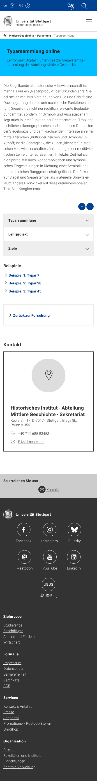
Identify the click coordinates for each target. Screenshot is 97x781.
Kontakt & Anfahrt (17, 706)
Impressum (12, 662)
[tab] (48, 220)
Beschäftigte (13, 630)
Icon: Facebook (23, 529)
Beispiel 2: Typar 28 (25, 283)
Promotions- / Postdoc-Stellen (27, 723)
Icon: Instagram (49, 529)
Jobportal (11, 717)
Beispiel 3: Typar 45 (25, 291)
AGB (6, 685)
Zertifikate (11, 680)
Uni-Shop (10, 729)
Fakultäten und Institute (22, 755)
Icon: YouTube (50, 557)
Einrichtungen (14, 761)
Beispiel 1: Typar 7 (24, 275)
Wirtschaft (11, 642)
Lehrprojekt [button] (18, 234)
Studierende (12, 625)
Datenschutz (13, 668)
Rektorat (10, 749)
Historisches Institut (4, 35)
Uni (5, 5)
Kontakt (52, 489)
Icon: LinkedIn (74, 557)
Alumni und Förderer (19, 636)
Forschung (44, 35)
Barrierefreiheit (14, 674)
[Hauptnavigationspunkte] (89, 21)
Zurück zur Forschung (31, 315)
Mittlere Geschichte (21, 35)
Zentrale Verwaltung (19, 766)
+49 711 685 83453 (33, 433)
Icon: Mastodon (24, 557)
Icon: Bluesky (74, 529)
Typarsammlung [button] (22, 220)
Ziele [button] (12, 248)
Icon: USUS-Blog (48, 584)
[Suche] (84, 5)
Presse (8, 711)
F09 (20, 5)
